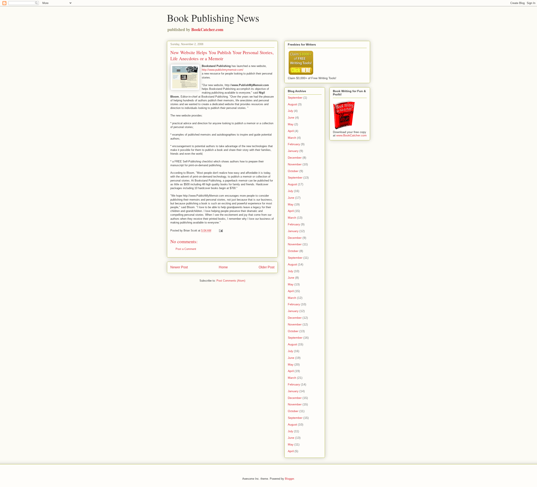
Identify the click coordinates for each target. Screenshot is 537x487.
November (295, 164)
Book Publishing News (213, 17)
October (293, 171)
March (292, 137)
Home (223, 267)
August (292, 104)
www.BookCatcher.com (351, 135)
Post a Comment (186, 249)
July (290, 110)
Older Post (266, 267)
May (290, 124)
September (295, 97)
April (291, 131)
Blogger (289, 478)
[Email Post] (221, 230)
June (291, 117)
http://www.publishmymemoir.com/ (222, 69)
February (294, 144)
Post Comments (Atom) (230, 280)
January (293, 151)
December (295, 157)
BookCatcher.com (207, 29)
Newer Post (179, 267)
